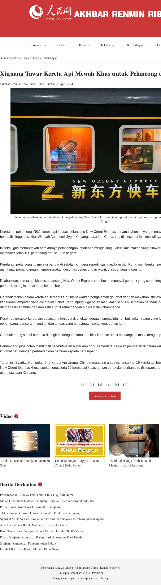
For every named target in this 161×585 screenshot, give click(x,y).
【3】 (100, 385)
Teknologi (108, 44)
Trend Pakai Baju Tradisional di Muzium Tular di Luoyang (130, 462)
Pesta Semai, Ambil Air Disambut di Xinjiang (30, 507)
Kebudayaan (137, 44)
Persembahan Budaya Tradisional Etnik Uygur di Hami (36, 494)
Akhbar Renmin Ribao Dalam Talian (22, 84)
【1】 (84, 385)
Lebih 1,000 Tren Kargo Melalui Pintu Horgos (31, 549)
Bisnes (84, 44)
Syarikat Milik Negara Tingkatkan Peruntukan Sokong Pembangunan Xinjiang (52, 519)
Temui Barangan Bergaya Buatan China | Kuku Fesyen (77, 462)
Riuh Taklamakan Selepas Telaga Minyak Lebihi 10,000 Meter (41, 531)
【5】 (117, 385)
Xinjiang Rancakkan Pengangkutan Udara (28, 543)
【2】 (92, 385)
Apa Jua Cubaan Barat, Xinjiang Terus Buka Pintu (33, 525)
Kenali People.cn (109, 567)
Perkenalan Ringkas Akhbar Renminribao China (70, 567)
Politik (62, 44)
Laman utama (35, 44)
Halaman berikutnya (104, 396)
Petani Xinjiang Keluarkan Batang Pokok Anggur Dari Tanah (41, 537)
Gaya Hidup (30, 58)
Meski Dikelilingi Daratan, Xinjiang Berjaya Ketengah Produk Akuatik (47, 501)
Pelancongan (49, 58)
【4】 (109, 385)
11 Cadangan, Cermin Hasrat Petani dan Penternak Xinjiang (40, 513)
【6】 (126, 385)
